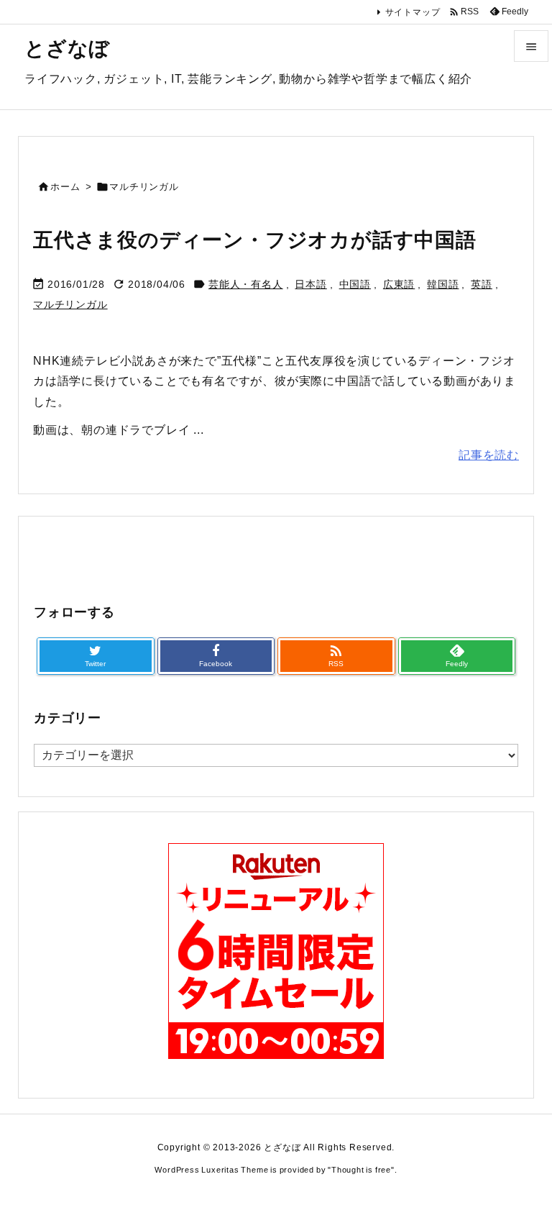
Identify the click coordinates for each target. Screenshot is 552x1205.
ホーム (65, 186)
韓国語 (443, 284)
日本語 (310, 284)
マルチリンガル (70, 304)
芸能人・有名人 (245, 284)
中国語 (355, 284)
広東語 (399, 284)
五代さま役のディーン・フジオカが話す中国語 (255, 240)
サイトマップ (413, 12)
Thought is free (361, 1169)
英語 (481, 284)
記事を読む (489, 455)
